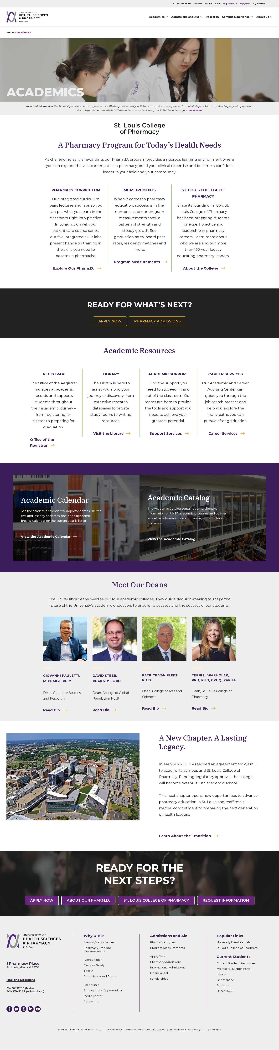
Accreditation (93, 959)
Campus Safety (94, 965)
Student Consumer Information (145, 1029)
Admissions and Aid (185, 16)
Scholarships (159, 978)
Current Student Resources (236, 963)
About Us (262, 16)
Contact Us (91, 1001)
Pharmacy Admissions (157, 321)
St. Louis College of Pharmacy (156, 900)
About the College (200, 268)
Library (221, 974)
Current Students (181, 3)
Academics (24, 32)
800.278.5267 (15, 991)
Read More (195, 110)
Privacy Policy (113, 1029)
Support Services (166, 433)
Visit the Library (108, 433)
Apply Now (245, 3)
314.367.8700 (15, 988)
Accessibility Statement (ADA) (187, 1029)
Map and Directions (20, 979)
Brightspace (225, 980)
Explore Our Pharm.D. (73, 268)
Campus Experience (236, 16)
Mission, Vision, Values (99, 942)
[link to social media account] (9, 1009)
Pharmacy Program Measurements (97, 949)
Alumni (208, 3)
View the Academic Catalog (171, 539)
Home (10, 32)
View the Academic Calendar (46, 537)
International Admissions (167, 967)
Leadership (91, 985)
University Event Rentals (233, 942)
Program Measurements (137, 262)
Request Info (229, 3)
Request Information (226, 900)
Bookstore (224, 985)
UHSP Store (225, 991)
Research (212, 16)
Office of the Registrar (42, 442)
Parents (198, 3)
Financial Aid (159, 973)
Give (217, 3)
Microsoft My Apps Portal (234, 968)
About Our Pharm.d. (88, 900)
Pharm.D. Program (163, 942)
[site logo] (27, 16)
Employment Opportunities (103, 990)
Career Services (223, 433)
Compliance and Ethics (100, 976)
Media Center (93, 996)
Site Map (215, 1029)
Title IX (88, 971)
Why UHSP (94, 936)
